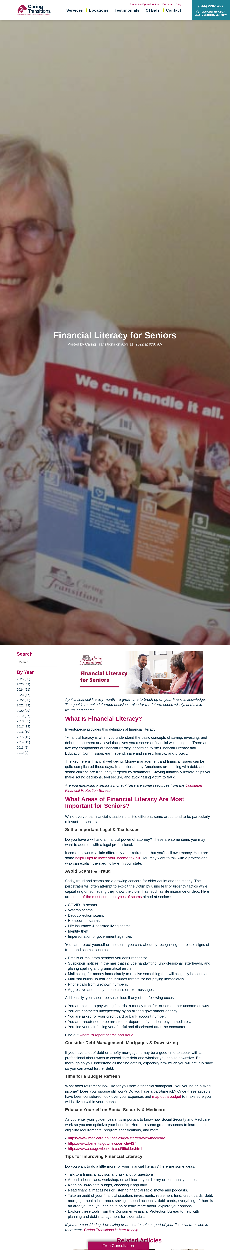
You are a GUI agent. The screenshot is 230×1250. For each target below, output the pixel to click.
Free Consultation (118, 1245)
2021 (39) (23, 705)
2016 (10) (23, 731)
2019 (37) (23, 716)
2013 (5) (22, 747)
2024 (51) (23, 689)
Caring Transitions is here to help (111, 1230)
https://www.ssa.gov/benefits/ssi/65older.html (105, 1148)
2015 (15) (23, 737)
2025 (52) (23, 684)
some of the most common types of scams (107, 897)
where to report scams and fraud (106, 1035)
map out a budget (166, 1096)
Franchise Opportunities (144, 4)
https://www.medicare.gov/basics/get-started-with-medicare (116, 1138)
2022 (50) (23, 700)
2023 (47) (23, 695)
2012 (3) (22, 752)
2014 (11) (23, 742)
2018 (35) (23, 721)
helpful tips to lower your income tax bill (107, 858)
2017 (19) (23, 726)
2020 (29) (23, 710)
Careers (167, 4)
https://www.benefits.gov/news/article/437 (102, 1143)
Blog (178, 4)
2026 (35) (23, 679)
